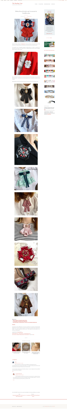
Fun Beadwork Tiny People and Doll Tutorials (26, 352)
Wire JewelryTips (21, 333)
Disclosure (13, 324)
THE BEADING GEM (20, 332)
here (33, 334)
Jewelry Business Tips (27, 333)
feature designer (29, 16)
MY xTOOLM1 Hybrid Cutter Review (49, 50)
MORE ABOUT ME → (49, 33)
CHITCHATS (49, 114)
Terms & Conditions (19, 406)
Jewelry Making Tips (15, 333)
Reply (13, 371)
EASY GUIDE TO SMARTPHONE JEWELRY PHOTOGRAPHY (20, 334)
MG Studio (53, 406)
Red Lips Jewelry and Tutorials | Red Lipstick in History (16, 352)
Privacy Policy (14, 406)
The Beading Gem (17, 3)
